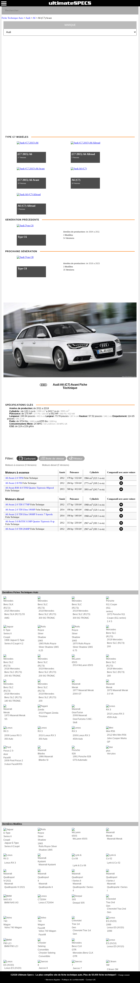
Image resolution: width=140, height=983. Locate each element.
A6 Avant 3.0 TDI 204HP (17, 529)
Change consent (124, 975)
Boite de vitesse (54, 458)
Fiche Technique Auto (12, 18)
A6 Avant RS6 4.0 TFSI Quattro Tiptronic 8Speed (29, 487)
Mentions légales (53, 980)
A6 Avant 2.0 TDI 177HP (17, 504)
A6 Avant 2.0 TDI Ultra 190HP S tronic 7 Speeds (29, 514)
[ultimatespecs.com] (70, 3)
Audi (28, 18)
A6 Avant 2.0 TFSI (14, 478)
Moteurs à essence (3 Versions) (20, 465)
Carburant (29, 458)
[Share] (134, 10)
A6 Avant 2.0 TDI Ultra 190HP (20, 509)
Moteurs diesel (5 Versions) (55, 465)
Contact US (91, 980)
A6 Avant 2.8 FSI (13, 483)
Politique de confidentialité (73, 980)
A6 (34, 18)
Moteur (77, 458)
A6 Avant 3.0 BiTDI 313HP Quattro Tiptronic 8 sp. (30, 521)
